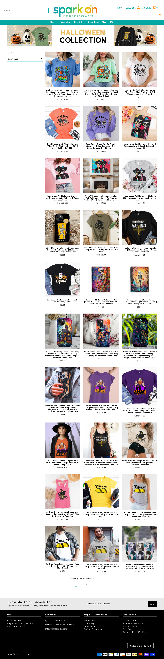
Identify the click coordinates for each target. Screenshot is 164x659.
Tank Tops (127, 629)
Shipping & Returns (16, 626)
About (104, 22)
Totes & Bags (89, 623)
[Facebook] (156, 15)
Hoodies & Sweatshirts (133, 623)
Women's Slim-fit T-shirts (134, 632)
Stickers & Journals (93, 629)
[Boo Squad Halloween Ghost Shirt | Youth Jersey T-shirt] (62, 279)
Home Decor (89, 626)
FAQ (112, 22)
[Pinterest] (160, 15)
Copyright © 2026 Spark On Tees (17, 654)
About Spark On (14, 620)
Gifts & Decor (93, 22)
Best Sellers (79, 22)
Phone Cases (90, 620)
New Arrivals (65, 22)
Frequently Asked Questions (20, 623)
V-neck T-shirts (130, 626)
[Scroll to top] (158, 652)
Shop (52, 22)
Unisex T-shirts (130, 620)
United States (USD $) (140, 645)
